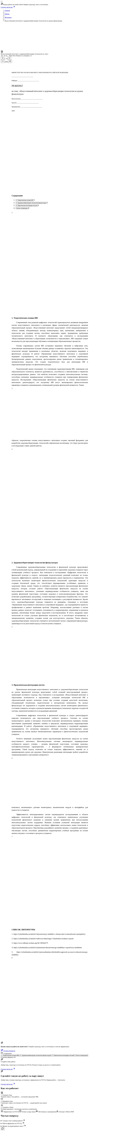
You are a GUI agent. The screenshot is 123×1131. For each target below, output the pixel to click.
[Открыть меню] (1, 2)
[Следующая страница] (9, 58)
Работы (7, 14)
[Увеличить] (10, 61)
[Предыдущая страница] (3, 58)
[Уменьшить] (3, 61)
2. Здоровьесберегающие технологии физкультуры (31, 203)
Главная (7, 10)
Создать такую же (7, 7)
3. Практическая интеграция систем (26, 205)
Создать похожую (9, 1051)
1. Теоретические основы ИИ (24, 200)
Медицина (8, 17)
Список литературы (22, 208)
